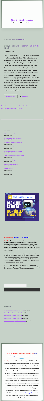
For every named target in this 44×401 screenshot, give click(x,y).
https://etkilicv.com (25, 106)
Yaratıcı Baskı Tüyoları (22, 20)
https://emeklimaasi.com (9, 108)
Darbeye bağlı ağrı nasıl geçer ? (11, 164)
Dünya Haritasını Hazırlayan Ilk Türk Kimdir (21, 46)
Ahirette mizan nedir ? (9, 134)
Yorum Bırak (25, 96)
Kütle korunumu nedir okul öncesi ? (13, 138)
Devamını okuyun (11, 97)
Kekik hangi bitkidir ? (9, 168)
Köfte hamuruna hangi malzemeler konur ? (14, 160)
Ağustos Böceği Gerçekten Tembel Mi (13, 315)
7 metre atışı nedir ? (9, 147)
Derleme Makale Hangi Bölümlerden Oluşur (15, 321)
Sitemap (19, 108)
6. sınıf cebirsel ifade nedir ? (11, 173)
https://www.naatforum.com (10, 106)
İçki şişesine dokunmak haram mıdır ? (13, 151)
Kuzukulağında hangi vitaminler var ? (13, 142)
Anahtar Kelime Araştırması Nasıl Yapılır (14, 310)
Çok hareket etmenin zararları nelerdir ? (14, 155)
